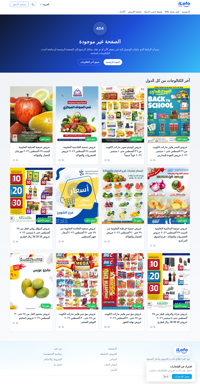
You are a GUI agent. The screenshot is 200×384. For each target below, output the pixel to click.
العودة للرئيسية (113, 62)
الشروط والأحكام (53, 359)
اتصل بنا (58, 364)
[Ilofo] (182, 351)
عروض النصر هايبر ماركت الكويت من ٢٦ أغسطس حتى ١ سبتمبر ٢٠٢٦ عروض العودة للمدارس (170, 151)
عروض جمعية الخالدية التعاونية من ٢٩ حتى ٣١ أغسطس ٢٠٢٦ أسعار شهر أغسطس (78, 232)
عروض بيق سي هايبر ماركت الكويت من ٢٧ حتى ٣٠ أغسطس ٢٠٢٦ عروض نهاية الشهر (123, 318)
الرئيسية (186, 11)
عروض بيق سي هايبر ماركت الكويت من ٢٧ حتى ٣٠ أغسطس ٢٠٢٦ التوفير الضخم (77, 318)
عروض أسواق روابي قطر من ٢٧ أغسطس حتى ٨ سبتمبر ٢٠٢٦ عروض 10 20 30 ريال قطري (33, 232)
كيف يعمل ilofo (172, 11)
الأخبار (122, 11)
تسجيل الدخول (19, 4)
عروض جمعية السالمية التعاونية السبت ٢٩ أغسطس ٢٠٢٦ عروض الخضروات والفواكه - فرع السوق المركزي (170, 234)
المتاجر (113, 359)
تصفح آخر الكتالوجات (89, 62)
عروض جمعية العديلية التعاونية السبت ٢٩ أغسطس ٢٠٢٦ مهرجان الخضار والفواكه (32, 151)
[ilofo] (184, 4)
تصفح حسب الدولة (153, 11)
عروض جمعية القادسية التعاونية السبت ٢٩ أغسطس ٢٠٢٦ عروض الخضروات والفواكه (79, 151)
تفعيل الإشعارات (181, 376)
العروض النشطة (108, 354)
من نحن (58, 348)
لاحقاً (166, 376)
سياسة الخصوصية (52, 354)
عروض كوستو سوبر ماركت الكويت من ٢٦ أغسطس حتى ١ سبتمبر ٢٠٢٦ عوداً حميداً (124, 151)
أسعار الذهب (110, 364)
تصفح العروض (135, 11)
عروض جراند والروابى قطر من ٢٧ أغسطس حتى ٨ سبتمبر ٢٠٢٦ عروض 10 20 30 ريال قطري (169, 318)
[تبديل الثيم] (33, 4)
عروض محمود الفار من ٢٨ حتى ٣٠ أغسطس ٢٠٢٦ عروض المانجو (32, 316)
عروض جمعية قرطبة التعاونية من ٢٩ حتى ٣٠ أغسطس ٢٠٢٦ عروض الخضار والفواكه (124, 232)
